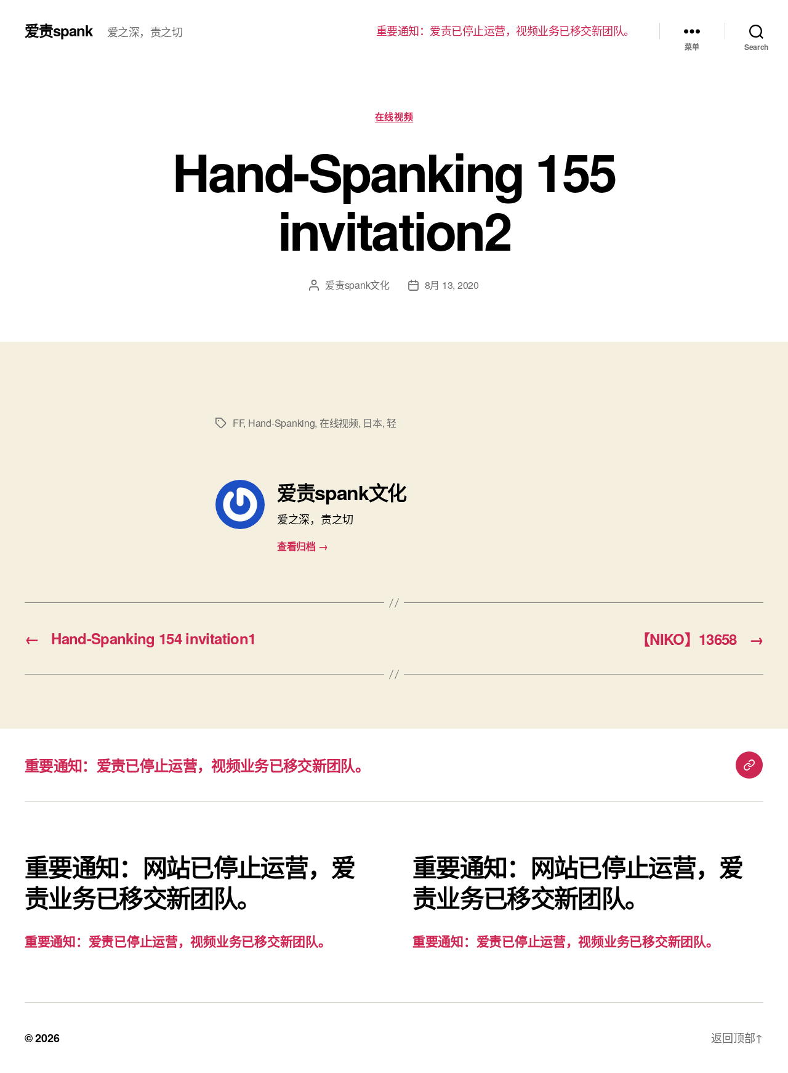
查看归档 (302, 546)
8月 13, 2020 (452, 285)
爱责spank (58, 30)
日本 (372, 423)
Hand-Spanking (281, 423)
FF (238, 423)
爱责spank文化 (357, 285)
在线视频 (394, 117)
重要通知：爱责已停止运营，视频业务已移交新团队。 (505, 31)
